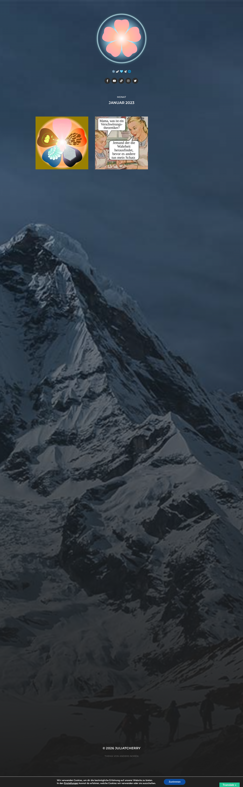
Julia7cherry (128, 748)
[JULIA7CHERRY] (121, 38)
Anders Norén (129, 756)
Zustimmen (175, 781)
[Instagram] (128, 81)
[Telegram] (121, 81)
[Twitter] (135, 81)
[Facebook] (107, 81)
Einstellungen (71, 783)
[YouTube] (114, 81)
